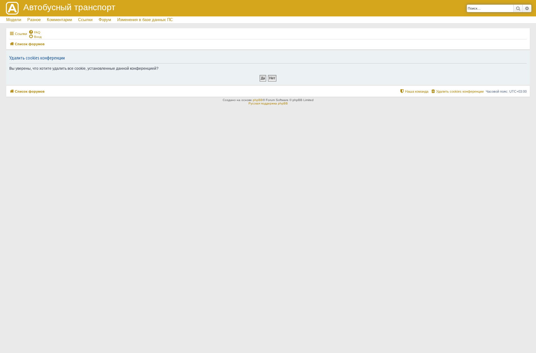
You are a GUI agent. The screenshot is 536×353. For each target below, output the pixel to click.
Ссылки (85, 19)
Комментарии (59, 19)
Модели (13, 19)
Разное (34, 19)
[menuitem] (34, 32)
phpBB (258, 100)
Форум (105, 19)
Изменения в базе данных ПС (145, 19)
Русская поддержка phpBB (268, 103)
